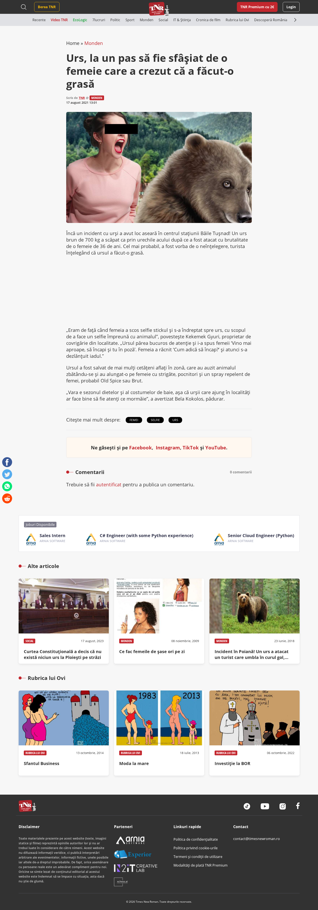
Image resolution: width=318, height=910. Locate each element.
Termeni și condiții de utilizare (197, 856)
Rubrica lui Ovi (35, 753)
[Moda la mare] (159, 733)
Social (30, 641)
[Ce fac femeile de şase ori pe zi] (159, 621)
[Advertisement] (159, 291)
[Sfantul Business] (64, 733)
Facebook (140, 447)
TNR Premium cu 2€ (257, 7)
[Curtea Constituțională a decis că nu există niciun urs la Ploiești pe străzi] (64, 621)
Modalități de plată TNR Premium (200, 865)
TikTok (191, 447)
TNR (82, 98)
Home (72, 43)
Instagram (168, 447)
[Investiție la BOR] (254, 733)
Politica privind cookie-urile (195, 848)
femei (134, 420)
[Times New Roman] (159, 9)
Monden (93, 43)
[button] (25, 20)
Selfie (155, 420)
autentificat (108, 484)
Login (291, 7)
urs (175, 420)
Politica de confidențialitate (195, 839)
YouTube (215, 447)
